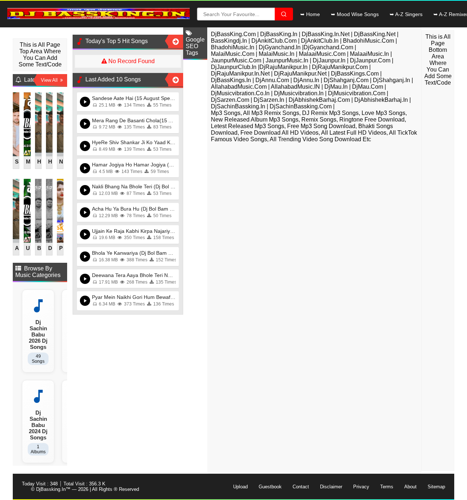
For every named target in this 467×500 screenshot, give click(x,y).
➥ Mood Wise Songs (355, 14)
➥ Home (310, 14)
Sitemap (436, 486)
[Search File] (284, 14)
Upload (240, 486)
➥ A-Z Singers (406, 14)
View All (50, 80)
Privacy (361, 486)
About (410, 486)
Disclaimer (331, 486)
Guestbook (270, 486)
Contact (301, 486)
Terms (386, 486)
